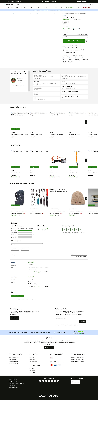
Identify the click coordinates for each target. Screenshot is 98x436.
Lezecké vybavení (72, 13)
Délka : (64, 34)
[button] (24, 24)
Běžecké (31, 7)
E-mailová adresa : (60, 318)
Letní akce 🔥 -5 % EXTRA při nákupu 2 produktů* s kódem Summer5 (49, 10)
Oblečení (10, 7)
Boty (17, 7)
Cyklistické (54, 7)
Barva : (66, 26)
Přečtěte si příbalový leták (68, 83)
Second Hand (70, 7)
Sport (61, 7)
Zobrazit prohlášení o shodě (69, 88)
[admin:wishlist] (86, 41)
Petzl (64, 15)
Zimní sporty (45, 7)
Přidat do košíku (73, 41)
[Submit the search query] (85, 5)
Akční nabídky (86, 7)
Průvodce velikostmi (83, 34)
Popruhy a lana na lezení (81, 13)
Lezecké (37, 7)
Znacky (78, 7)
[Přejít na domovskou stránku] (64, 13)
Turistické (23, 7)
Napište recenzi (77, 19)
